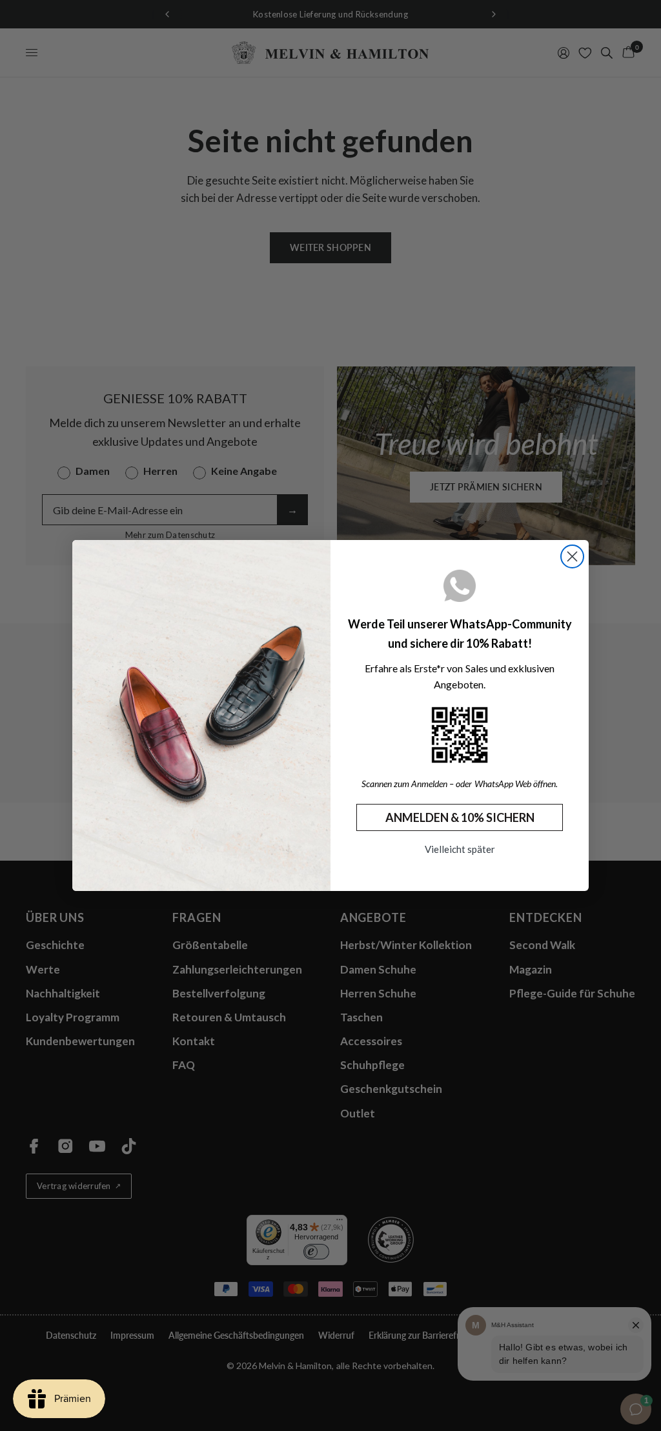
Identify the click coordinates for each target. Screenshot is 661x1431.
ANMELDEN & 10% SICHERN (459, 817)
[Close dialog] (572, 556)
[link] (459, 735)
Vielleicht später (460, 849)
